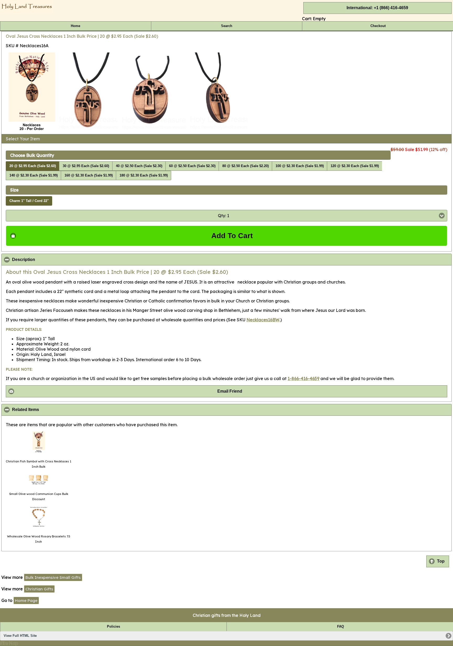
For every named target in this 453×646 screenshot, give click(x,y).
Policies (113, 626)
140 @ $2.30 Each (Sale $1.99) (33, 175)
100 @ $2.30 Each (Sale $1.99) (300, 166)
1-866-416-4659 (303, 378)
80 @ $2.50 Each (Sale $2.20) (245, 166)
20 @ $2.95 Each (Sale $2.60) (32, 166)
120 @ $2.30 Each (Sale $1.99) (355, 166)
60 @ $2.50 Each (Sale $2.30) (192, 166)
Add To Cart (232, 236)
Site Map (9, 643)
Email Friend (229, 391)
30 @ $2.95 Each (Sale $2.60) (86, 166)
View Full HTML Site (20, 636)
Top (441, 561)
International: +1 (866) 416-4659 (377, 8)
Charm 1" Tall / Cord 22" (29, 201)
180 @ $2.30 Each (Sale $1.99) (144, 175)
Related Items (51, 409)
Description (49, 259)
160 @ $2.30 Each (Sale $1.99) (88, 175)
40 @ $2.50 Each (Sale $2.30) (139, 166)
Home (75, 26)
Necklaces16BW (262, 319)
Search (226, 26)
